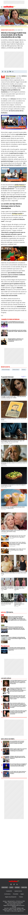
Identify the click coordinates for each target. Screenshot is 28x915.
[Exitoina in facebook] (14, 884)
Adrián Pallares (19, 185)
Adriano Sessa (16, 369)
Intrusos (23, 369)
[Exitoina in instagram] (11, 884)
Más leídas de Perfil (8, 739)
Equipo (22, 894)
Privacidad (15, 894)
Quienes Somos (18, 891)
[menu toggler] (1, 6)
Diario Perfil (4, 887)
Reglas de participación (10, 897)
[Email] (12, 72)
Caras (11, 887)
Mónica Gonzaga (5, 369)
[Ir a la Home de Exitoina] (10, 7)
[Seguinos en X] (17, 884)
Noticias (17, 887)
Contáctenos (7, 894)
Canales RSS (9, 891)
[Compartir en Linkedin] (10, 72)
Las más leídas (6, 678)
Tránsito (21, 897)
